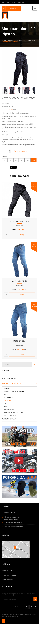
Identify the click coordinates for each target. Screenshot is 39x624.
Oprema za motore (9, 378)
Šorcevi (6, 406)
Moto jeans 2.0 (19, 341)
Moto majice (8, 397)
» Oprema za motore (8, 570)
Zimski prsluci (9, 409)
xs (34, 160)
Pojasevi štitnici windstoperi (14, 391)
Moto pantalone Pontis (19, 221)
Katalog (10, 40)
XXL (22, 160)
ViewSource (14, 616)
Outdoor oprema (9, 419)
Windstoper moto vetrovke (13, 412)
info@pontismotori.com (15, 526)
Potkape (6, 388)
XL (16, 160)
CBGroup (6, 616)
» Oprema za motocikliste (9, 575)
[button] (35, 52)
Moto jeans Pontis (19, 281)
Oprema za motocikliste (21, 40)
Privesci (6, 403)
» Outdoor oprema (7, 580)
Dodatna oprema (10, 415)
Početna (4, 40)
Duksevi (6, 394)
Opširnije (21, 235)
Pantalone (32, 40)
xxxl (28, 160)
